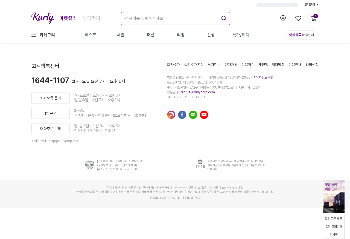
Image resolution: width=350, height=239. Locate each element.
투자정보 (214, 64)
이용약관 (248, 64)
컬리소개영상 (194, 64)
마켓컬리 (68, 18)
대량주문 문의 (50, 128)
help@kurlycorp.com (64, 141)
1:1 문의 (51, 113)
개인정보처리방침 (271, 64)
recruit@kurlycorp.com (197, 92)
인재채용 (231, 64)
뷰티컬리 (91, 18)
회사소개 (173, 64)
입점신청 (312, 64)
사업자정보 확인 (263, 77)
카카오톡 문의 (50, 98)
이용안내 (295, 64)
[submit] (223, 17)
